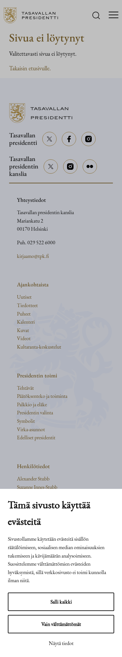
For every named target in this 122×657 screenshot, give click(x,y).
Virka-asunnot (31, 429)
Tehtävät (25, 388)
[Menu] (113, 15)
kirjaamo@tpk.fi (33, 256)
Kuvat (23, 330)
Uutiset (24, 297)
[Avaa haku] (96, 15)
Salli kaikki (61, 601)
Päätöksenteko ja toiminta (42, 396)
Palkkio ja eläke (32, 404)
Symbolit (26, 421)
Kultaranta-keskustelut (39, 346)
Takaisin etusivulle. (30, 68)
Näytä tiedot (61, 643)
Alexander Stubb (33, 478)
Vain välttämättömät (61, 624)
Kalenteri (26, 321)
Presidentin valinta (35, 412)
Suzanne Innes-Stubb (37, 487)
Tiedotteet (27, 305)
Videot (24, 338)
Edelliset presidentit (36, 437)
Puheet (24, 313)
